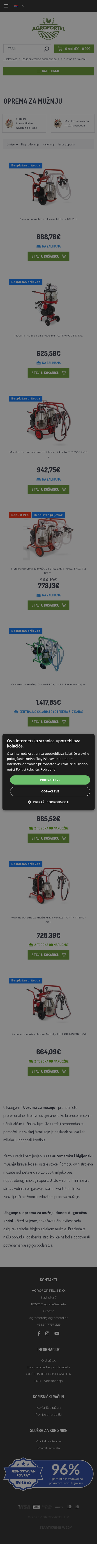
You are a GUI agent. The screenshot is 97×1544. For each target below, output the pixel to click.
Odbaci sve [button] (50, 791)
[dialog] (48, 772)
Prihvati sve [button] (50, 780)
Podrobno (48, 769)
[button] (48, 802)
